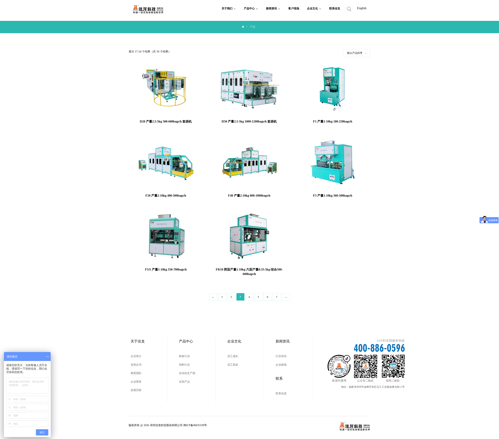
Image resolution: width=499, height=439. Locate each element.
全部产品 (184, 381)
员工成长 (232, 356)
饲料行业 (184, 364)
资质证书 (136, 364)
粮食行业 (184, 356)
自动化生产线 (187, 373)
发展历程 (136, 390)
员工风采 (232, 364)
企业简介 (136, 356)
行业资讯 (281, 356)
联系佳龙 (281, 393)
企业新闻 (281, 364)
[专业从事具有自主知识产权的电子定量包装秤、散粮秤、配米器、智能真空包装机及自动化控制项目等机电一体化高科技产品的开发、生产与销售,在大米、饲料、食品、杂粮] (148, 9)
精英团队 (136, 373)
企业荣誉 (136, 381)
